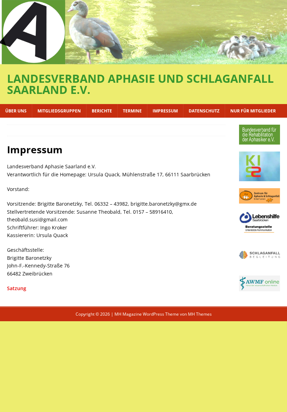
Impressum (165, 111)
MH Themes (200, 314)
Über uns (16, 111)
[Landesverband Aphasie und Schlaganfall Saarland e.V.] (143, 60)
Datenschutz (204, 111)
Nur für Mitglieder (253, 111)
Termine (132, 111)
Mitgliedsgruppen (59, 111)
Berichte (102, 111)
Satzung (16, 288)
